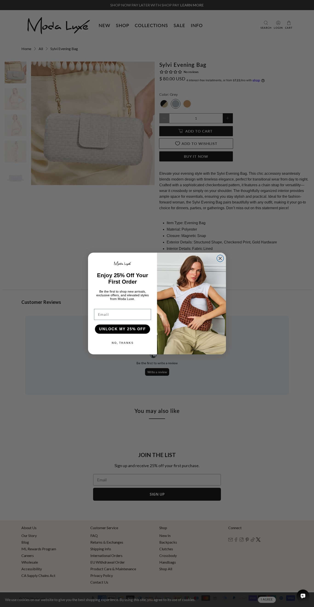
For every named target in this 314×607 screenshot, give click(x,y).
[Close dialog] (220, 258)
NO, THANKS (123, 342)
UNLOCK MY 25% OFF (122, 329)
